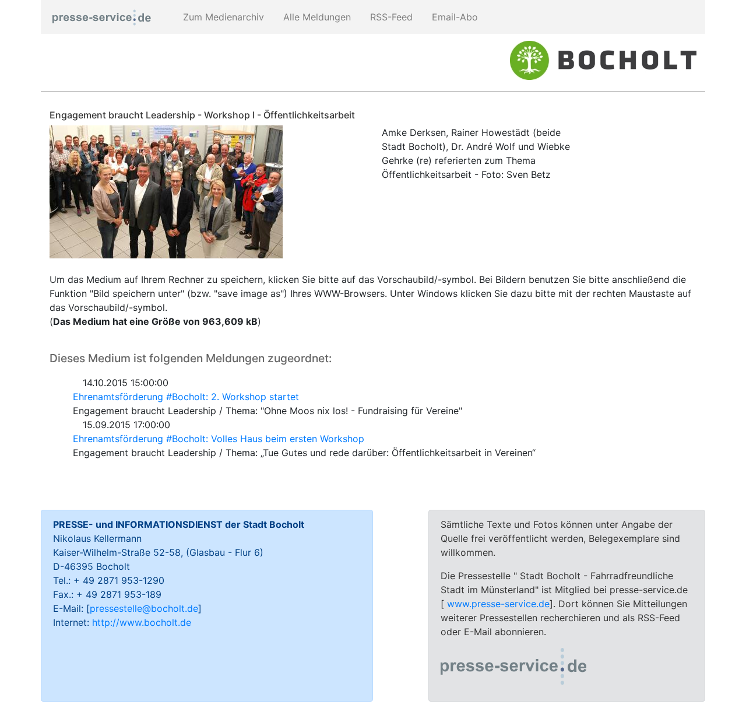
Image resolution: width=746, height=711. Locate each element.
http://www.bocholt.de (141, 622)
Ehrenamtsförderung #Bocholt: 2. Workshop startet (186, 396)
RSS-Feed (390, 17)
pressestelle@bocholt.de (144, 608)
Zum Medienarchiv (222, 17)
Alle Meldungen (315, 17)
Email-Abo (453, 17)
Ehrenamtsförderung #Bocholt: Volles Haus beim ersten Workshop (218, 438)
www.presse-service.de (498, 604)
